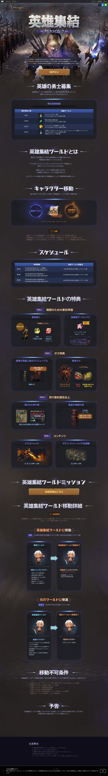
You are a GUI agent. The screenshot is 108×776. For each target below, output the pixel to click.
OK (103, 770)
